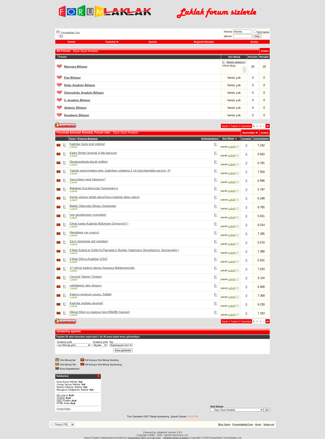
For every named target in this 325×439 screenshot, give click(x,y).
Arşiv (258, 424)
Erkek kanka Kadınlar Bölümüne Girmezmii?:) (99, 223)
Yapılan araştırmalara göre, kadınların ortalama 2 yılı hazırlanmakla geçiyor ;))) (120, 170)
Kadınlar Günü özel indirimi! (87, 144)
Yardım (71, 41)
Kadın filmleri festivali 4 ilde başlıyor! (93, 153)
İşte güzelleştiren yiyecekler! (88, 214)
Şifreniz (228, 36)
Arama (254, 41)
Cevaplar (246, 138)
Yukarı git (268, 424)
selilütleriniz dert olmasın (85, 285)
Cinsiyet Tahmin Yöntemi (86, 276)
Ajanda (153, 41)
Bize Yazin (224, 424)
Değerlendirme (209, 138)
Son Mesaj (228, 138)
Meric (233, 65)
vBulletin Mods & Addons (176, 437)
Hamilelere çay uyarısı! (84, 232)
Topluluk (110, 41)
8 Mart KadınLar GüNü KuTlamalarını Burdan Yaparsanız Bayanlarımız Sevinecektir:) (124, 250)
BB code (61, 395)
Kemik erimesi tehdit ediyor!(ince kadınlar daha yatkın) (105, 197)
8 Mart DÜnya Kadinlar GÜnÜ (88, 259)
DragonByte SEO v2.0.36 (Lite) (144, 437)
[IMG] (60, 400)
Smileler (61, 398)
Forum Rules (64, 408)
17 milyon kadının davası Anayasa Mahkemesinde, (102, 267)
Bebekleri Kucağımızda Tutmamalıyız (94, 188)
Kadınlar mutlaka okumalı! (86, 303)
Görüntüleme (261, 138)
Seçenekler (248, 132)
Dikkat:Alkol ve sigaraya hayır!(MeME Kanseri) (100, 312)
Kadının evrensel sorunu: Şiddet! (91, 294)
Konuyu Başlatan (88, 138)
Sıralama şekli (64, 342)
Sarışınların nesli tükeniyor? (87, 179)
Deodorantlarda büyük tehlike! (89, 161)
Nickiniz (228, 31)
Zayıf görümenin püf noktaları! (89, 241)
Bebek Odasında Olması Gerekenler (93, 206)
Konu (72, 138)
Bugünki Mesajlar (204, 41)
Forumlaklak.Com (70, 32)
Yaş (111, 342)
